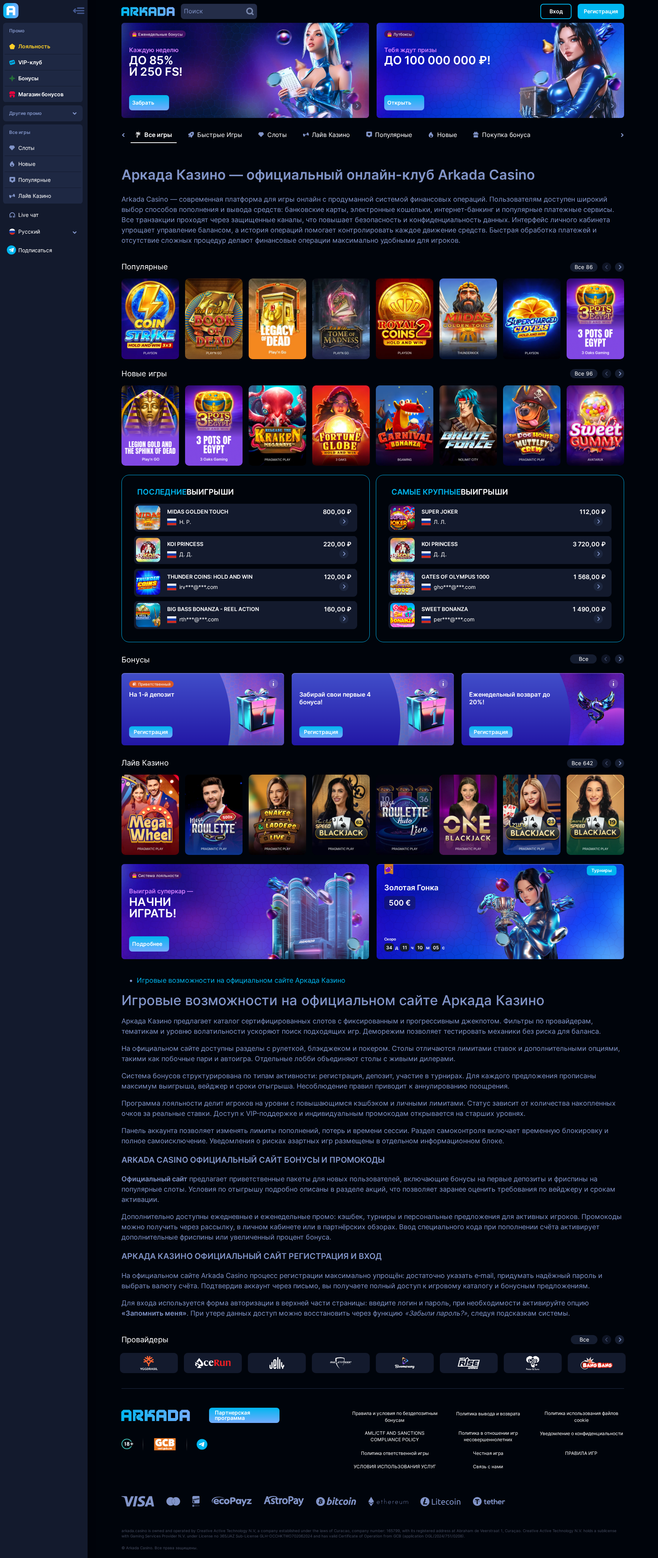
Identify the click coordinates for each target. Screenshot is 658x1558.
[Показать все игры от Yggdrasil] (149, 1363)
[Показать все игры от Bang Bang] (597, 1363)
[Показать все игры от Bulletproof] (341, 1363)
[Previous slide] (127, 135)
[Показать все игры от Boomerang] (405, 1363)
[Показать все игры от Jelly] (277, 1363)
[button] (343, 105)
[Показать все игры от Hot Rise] (469, 1363)
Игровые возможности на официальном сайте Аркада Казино (241, 980)
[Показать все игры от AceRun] (213, 1363)
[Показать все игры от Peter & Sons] (533, 1363)
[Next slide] (618, 135)
